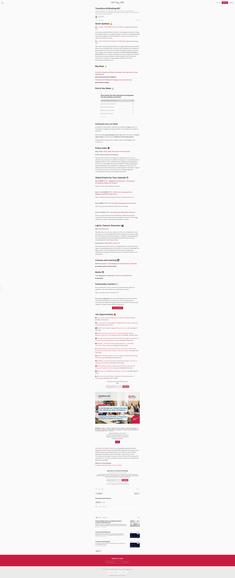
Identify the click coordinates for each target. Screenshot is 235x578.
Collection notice (129, 569)
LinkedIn (104, 465)
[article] (117, 525)
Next (136, 493)
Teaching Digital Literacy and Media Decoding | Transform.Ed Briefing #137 (108, 521)
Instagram (98, 465)
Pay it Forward (103, 229)
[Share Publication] (220, 2)
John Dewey (100, 278)
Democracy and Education (124, 275)
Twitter (114, 465)
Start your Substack (114, 572)
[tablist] (100, 502)
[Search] (217, 2)
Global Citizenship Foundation (106, 448)
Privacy (120, 569)
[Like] (96, 20)
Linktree (109, 465)
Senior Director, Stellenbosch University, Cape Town (112, 371)
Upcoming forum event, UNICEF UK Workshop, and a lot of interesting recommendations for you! (110, 544)
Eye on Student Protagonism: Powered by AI (122, 203)
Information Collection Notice (117, 484)
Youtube (119, 465)
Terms (123, 569)
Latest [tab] (100, 517)
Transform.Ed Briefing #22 (102, 541)
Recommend (122, 36)
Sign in (231, 2)
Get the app (123, 572)
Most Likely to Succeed (112, 243)
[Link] (93, 24)
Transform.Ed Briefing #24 (102, 532)
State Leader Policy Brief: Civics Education (117, 151)
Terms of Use (123, 483)
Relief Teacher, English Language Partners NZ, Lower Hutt (113, 328)
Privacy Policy (126, 484)
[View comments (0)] (99, 20)
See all (97, 551)
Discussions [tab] (104, 517)
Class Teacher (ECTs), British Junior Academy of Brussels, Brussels (116, 318)
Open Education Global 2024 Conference (123, 212)
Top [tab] (96, 517)
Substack (111, 575)
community (98, 142)
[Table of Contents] (1, 289)
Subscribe (225, 2)
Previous (100, 493)
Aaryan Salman (101, 16)
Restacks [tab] (103, 502)
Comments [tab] (98, 502)
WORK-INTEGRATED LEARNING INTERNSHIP (112, 41)
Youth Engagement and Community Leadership (122, 263)
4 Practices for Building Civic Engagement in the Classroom (113, 80)
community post (114, 292)
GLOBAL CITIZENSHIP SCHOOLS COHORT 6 (111, 27)
